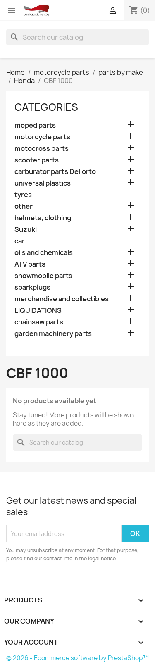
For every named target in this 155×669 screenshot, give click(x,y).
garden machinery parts (53, 333)
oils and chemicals (43, 252)
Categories (46, 107)
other (23, 206)
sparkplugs (32, 287)
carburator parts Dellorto (55, 171)
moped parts (35, 125)
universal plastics (42, 183)
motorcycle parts (42, 137)
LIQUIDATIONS (38, 310)
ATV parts (29, 264)
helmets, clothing (42, 218)
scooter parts (36, 160)
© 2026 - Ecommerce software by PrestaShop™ (77, 658)
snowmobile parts (43, 275)
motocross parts (41, 148)
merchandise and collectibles (61, 299)
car (19, 241)
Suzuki (25, 229)
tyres (23, 194)
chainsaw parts (38, 322)
